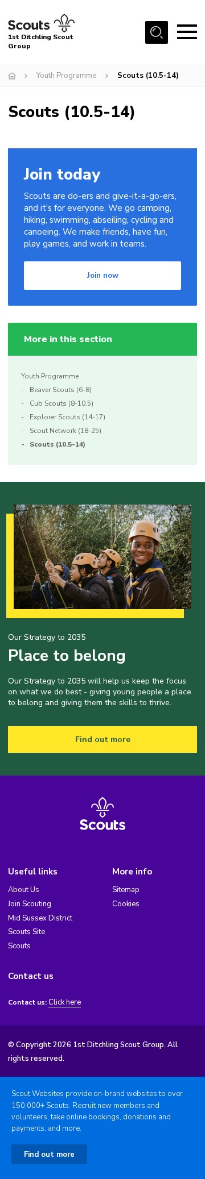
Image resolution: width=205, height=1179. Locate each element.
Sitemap (126, 890)
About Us (23, 890)
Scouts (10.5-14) (57, 444)
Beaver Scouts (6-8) (61, 389)
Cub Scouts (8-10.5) (61, 403)
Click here (64, 1002)
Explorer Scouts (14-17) (67, 417)
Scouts (19, 946)
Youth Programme (66, 75)
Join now (102, 275)
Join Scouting (29, 904)
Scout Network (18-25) (65, 430)
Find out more (102, 739)
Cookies (126, 904)
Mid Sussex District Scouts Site (40, 925)
